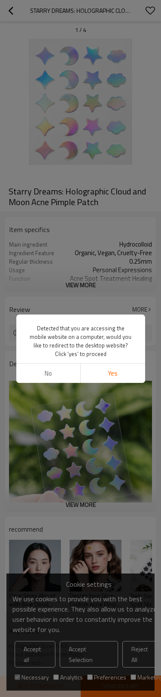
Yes (113, 373)
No (48, 373)
